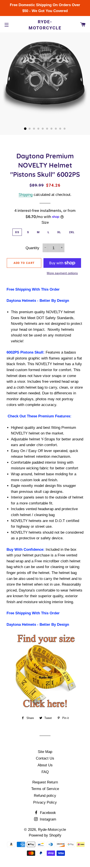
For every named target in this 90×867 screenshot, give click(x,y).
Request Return (45, 782)
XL (59, 232)
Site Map (45, 752)
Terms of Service (45, 789)
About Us (45, 765)
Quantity (32, 248)
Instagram (47, 819)
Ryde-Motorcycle (45, 24)
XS (17, 232)
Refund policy (45, 796)
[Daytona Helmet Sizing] (45, 671)
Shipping (26, 195)
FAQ (45, 772)
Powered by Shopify (45, 835)
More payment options (62, 273)
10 (64, 129)
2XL (72, 232)
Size (45, 222)
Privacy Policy (45, 802)
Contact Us (45, 758)
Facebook (47, 813)
